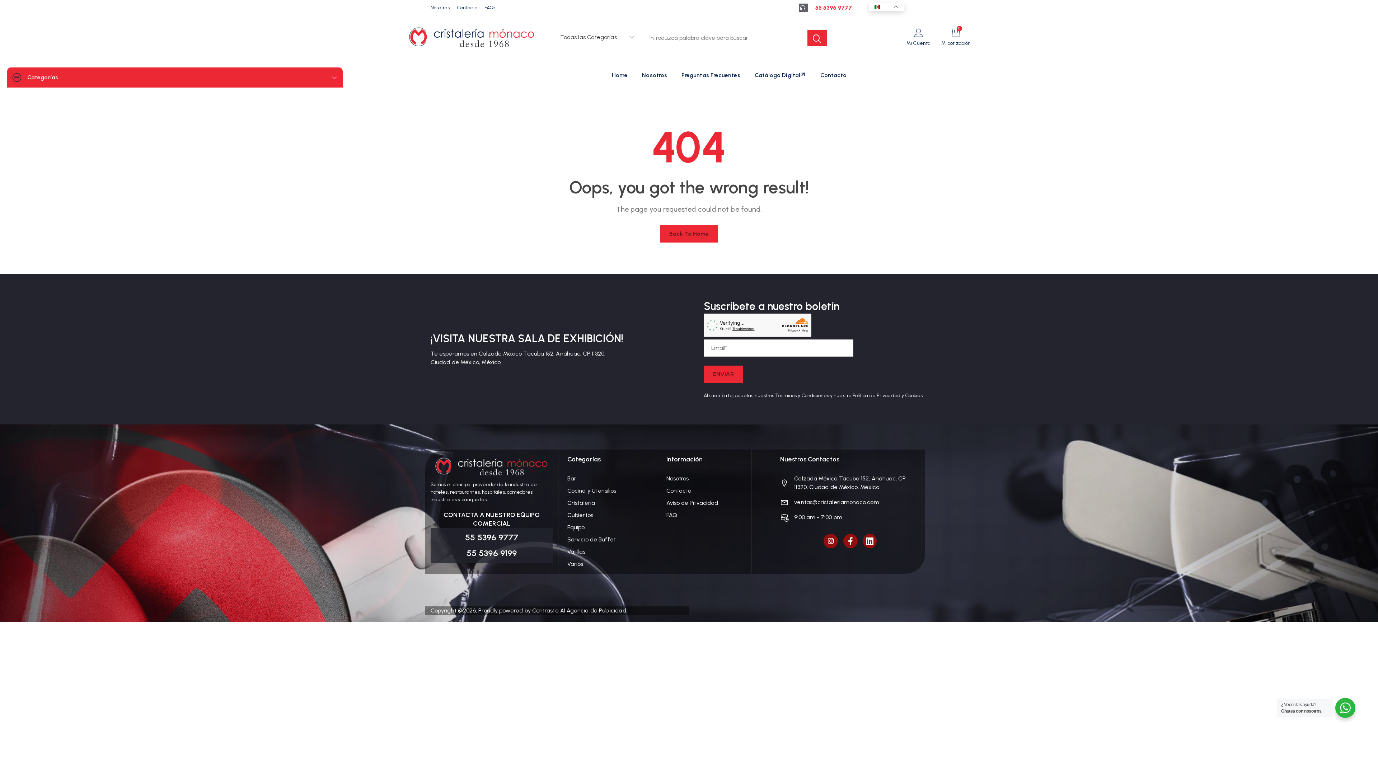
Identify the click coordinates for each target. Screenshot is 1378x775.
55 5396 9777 (833, 7)
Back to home (689, 233)
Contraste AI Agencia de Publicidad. (579, 610)
